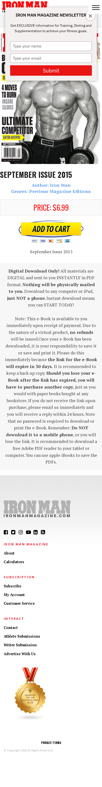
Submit (51, 70)
